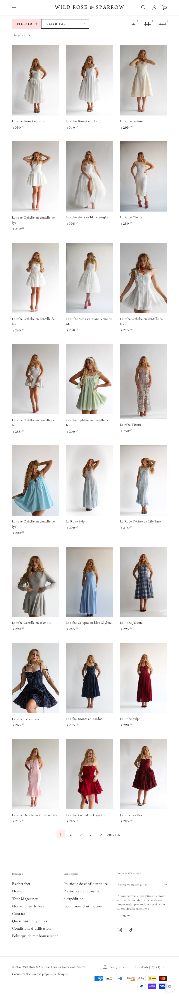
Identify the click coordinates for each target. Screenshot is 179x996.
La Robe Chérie (131, 217)
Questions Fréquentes (29, 920)
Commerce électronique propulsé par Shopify (40, 974)
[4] (162, 24)
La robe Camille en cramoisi (32, 623)
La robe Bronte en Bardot (84, 719)
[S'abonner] (165, 884)
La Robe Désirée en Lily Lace (140, 522)
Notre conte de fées (28, 905)
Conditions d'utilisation (31, 928)
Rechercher (21, 883)
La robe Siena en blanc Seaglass (88, 217)
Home (17, 890)
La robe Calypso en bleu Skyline (89, 623)
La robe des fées (131, 815)
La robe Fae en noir (26, 719)
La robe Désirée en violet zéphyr (34, 815)
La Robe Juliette (131, 121)
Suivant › (114, 834)
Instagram (124, 915)
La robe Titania (131, 425)
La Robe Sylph (76, 522)
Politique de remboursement (35, 935)
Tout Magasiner (25, 898)
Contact (18, 913)
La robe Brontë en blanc (29, 121)
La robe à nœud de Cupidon (85, 815)
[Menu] (14, 7)
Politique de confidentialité (86, 883)
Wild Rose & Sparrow (35, 967)
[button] (143, 7)
